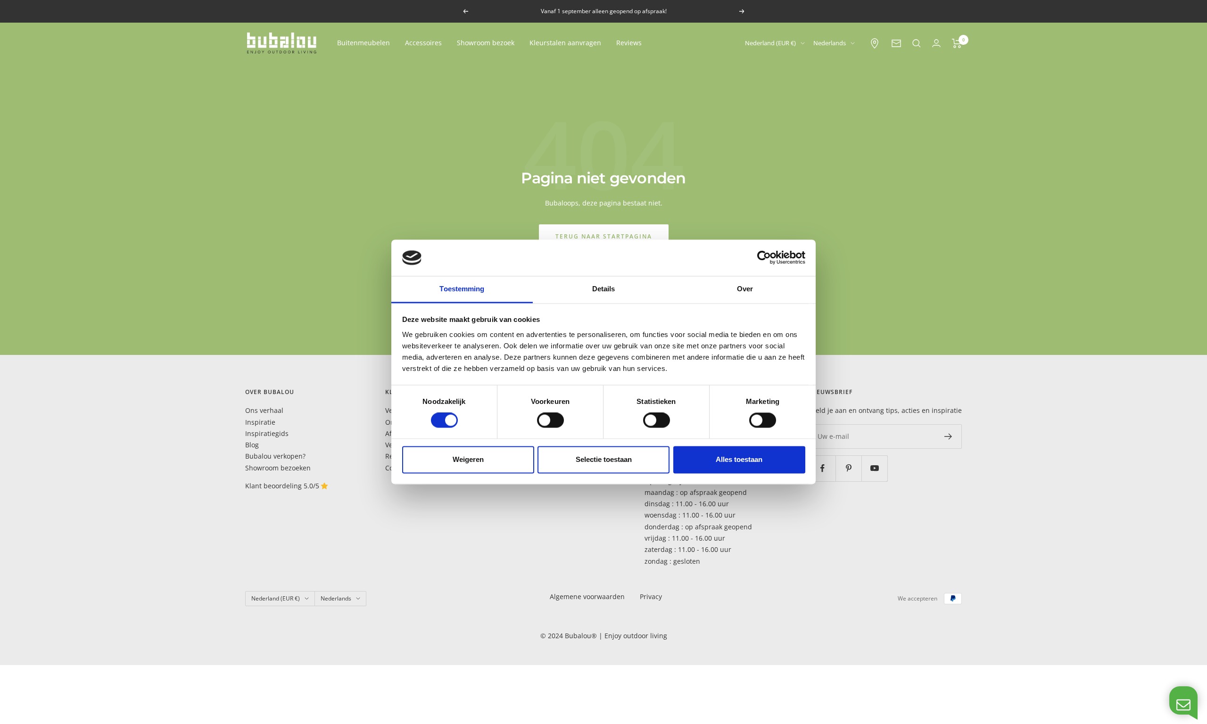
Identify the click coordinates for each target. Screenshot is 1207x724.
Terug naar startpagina (603, 236)
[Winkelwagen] (957, 43)
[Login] (936, 43)
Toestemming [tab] (461, 289)
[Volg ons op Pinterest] (848, 468)
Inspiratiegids (267, 433)
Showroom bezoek (485, 42)
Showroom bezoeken (278, 467)
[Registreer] (948, 436)
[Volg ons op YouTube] (874, 468)
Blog (252, 444)
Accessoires (423, 42)
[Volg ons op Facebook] (822, 468)
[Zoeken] (916, 43)
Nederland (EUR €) (770, 43)
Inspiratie (260, 422)
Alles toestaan (739, 459)
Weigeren (468, 459)
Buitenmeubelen (363, 42)
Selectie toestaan (604, 459)
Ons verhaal (264, 410)
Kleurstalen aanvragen (565, 42)
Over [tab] (745, 289)
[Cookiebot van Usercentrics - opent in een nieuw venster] (764, 258)
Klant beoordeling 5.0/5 (283, 485)
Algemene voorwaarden (587, 596)
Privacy (651, 596)
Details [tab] (603, 289)
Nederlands (829, 43)
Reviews (629, 42)
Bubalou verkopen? (275, 456)
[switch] (550, 420)
